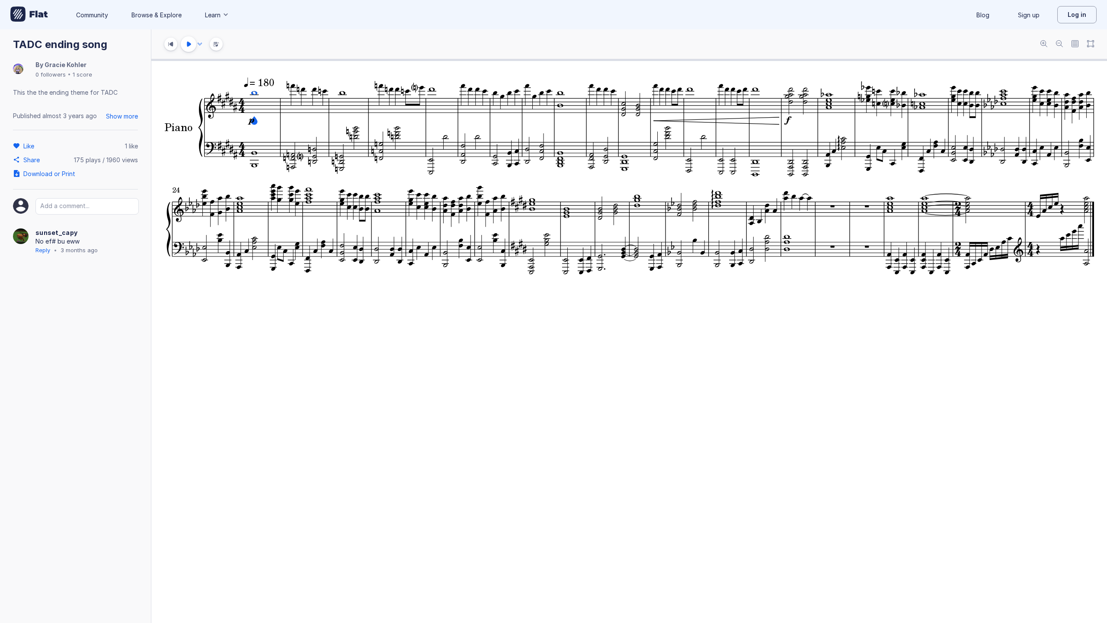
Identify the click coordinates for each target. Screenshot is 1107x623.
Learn (213, 15)
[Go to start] (170, 44)
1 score (82, 74)
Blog (982, 15)
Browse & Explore (156, 15)
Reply (42, 250)
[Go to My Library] (29, 14)
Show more (122, 116)
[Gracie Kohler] (18, 69)
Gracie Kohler (65, 64)
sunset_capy (56, 232)
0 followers (50, 74)
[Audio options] (199, 44)
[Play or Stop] (188, 44)
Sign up (1029, 15)
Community (92, 15)
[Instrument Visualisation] (216, 44)
